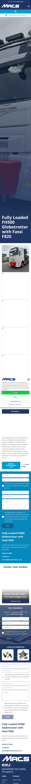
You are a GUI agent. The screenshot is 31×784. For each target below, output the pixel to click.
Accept (15, 392)
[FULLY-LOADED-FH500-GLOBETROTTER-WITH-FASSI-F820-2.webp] (15, 258)
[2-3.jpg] (15, 313)
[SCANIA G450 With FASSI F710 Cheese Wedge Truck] (15, 586)
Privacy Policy (18, 404)
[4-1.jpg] (15, 368)
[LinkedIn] (6, 765)
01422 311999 (17, 780)
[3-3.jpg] (15, 340)
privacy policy (9, 514)
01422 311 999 (20, 1)
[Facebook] (3, 765)
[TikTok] (9, 765)
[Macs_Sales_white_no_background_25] (10, 6)
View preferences (15, 401)
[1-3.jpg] (15, 285)
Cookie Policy (12, 404)
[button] (28, 379)
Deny (15, 397)
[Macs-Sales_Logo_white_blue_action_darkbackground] (15, 759)
